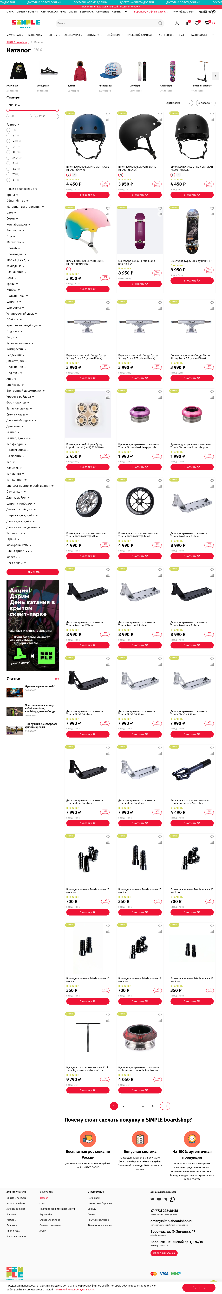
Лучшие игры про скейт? (40, 686)
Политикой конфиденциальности (74, 1289)
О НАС (10, 11)
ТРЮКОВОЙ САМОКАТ (139, 35)
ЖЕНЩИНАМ (35, 35)
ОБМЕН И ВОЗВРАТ (27, 11)
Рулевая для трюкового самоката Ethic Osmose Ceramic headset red (138, 1069)
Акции (42, 1230)
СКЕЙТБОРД (113, 35)
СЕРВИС (116, 11)
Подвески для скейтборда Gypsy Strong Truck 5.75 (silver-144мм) (138, 357)
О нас (42, 1203)
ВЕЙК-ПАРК (86, 11)
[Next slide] (215, 76)
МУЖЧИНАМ (14, 35)
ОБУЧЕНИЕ (102, 11)
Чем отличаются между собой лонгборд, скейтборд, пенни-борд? (40, 708)
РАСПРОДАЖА (199, 35)
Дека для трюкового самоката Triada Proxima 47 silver (188, 535)
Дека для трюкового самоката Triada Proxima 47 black (84, 624)
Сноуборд (135, 85)
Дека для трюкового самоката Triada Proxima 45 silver (136, 624)
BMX (181, 35)
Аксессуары (105, 85)
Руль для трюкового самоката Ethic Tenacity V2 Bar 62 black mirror (87, 1069)
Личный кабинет (16, 1209)
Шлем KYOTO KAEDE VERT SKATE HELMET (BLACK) (137, 168)
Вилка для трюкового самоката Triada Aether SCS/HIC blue (189, 802)
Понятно (199, 1288)
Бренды (92, 1209)
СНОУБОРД (93, 35)
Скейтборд (166, 85)
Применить (32, 572)
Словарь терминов (49, 1220)
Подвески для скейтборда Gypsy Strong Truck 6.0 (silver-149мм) (86, 357)
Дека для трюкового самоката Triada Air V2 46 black (84, 713)
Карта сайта (45, 1214)
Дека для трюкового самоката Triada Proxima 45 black (188, 624)
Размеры (11, 1220)
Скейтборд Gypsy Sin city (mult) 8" (190, 260)
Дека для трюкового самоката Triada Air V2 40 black (84, 802)
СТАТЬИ (73, 11)
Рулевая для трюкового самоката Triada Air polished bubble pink (190, 446)
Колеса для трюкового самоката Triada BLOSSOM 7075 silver (86, 535)
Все (56, 678)
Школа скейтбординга (100, 1203)
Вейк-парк (93, 1198)
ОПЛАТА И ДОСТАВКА (53, 11)
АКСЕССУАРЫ (72, 35)
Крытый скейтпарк (98, 1220)
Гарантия (12, 1225)
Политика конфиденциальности (57, 1209)
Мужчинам (12, 85)
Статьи (91, 1214)
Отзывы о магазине (50, 1225)
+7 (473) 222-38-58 (183, 11)
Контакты (12, 1214)
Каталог (43, 1198)
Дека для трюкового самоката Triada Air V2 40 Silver (136, 802)
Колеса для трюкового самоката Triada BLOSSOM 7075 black (138, 535)
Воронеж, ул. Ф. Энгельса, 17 (151, 11)
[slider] (8, 110)
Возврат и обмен (16, 1203)
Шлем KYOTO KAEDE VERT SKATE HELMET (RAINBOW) (85, 262)
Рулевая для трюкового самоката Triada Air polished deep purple (138, 446)
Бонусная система (16, 1236)
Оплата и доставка (16, 1198)
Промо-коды (13, 1230)
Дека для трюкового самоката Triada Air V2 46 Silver (136, 713)
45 (153, 1106)
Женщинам (43, 85)
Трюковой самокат (201, 85)
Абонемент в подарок (100, 1225)
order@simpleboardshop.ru (171, 1221)
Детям (71, 85)
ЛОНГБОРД (165, 35)
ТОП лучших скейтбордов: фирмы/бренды (41, 725)
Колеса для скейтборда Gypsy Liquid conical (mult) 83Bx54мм (85, 446)
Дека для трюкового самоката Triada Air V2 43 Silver (188, 713)
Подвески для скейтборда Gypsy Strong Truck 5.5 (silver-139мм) (190, 357)
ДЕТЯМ (53, 35)
